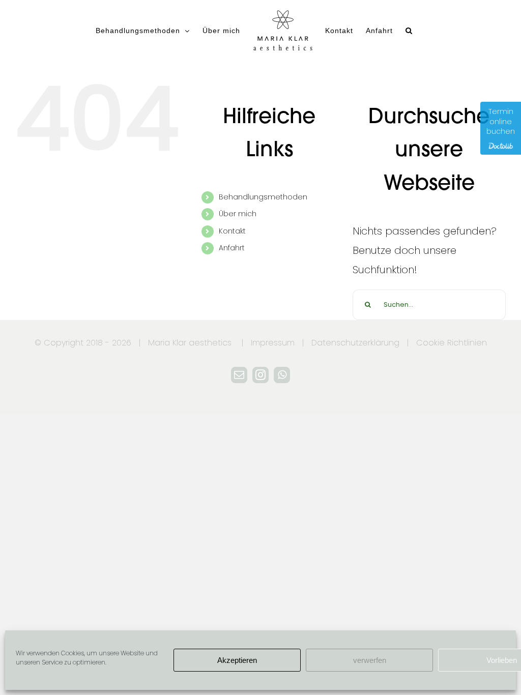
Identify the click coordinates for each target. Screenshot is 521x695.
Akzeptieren (237, 660)
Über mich (237, 214)
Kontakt (232, 231)
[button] (409, 30)
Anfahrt (232, 248)
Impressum (273, 343)
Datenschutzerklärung (355, 343)
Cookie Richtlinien (451, 343)
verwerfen (369, 660)
